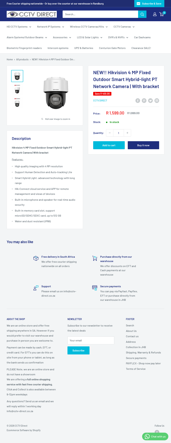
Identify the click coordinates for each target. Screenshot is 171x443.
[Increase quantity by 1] (127, 132)
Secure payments (136, 357)
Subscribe (78, 350)
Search (130, 325)
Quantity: (98, 132)
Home (10, 59)
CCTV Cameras (122, 26)
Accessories (60, 37)
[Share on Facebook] (137, 100)
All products (22, 59)
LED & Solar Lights (88, 37)
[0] (161, 14)
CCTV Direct (100, 100)
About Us (131, 330)
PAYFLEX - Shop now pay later (143, 363)
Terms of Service (136, 368)
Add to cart (108, 145)
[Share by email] (156, 100)
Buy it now (143, 145)
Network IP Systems (48, 26)
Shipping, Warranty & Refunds (143, 352)
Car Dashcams (142, 37)
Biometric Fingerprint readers (24, 47)
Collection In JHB (136, 347)
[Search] (142, 14)
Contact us (132, 336)
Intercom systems (58, 47)
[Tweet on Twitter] (150, 100)
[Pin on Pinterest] (144, 100)
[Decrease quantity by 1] (109, 132)
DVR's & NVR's (116, 37)
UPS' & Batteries (83, 47)
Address (131, 341)
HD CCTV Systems (17, 26)
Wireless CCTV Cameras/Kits (87, 26)
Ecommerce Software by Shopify (24, 430)
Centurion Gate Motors (112, 47)
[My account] (154, 14)
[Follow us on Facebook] (157, 432)
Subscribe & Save (151, 3)
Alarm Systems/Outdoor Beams (25, 37)
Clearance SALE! (141, 47)
